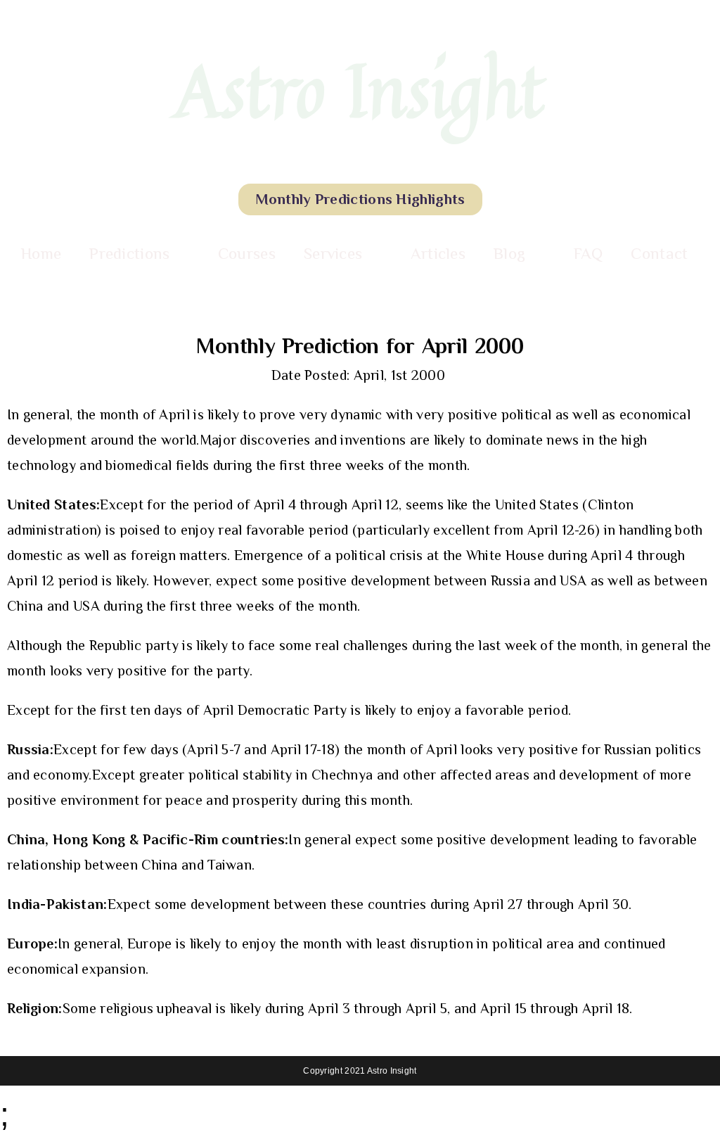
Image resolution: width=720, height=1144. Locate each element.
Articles (438, 253)
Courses (247, 253)
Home (41, 253)
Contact (659, 253)
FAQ (588, 253)
